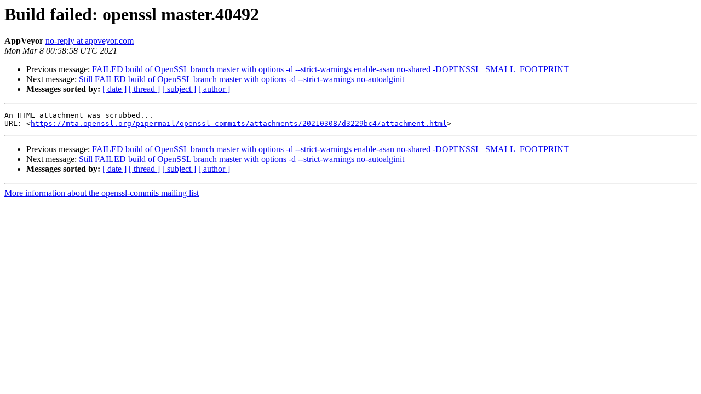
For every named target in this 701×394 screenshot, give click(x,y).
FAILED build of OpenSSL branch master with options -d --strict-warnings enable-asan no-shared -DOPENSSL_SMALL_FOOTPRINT (330, 69)
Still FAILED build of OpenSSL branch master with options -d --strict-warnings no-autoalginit (241, 79)
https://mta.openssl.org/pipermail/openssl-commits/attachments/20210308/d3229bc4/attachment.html (239, 123)
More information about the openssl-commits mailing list (101, 193)
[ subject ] (179, 89)
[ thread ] (144, 89)
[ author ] (214, 89)
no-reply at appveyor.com (89, 40)
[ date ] (114, 89)
